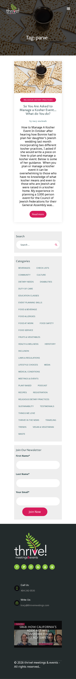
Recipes (22, 392)
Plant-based (24, 385)
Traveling (50, 420)
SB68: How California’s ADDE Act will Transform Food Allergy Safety (38, 632)
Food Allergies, (27, 642)
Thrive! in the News (28, 420)
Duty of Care (25, 289)
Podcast (42, 385)
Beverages (24, 268)
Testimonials (47, 406)
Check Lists (42, 268)
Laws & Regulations (29, 358)
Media (47, 365)
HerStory (50, 344)
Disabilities (46, 282)
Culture (41, 275)
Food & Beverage (27, 309)
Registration (40, 392)
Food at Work (25, 323)
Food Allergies (26, 316)
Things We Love (26, 413)
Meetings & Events (28, 379)
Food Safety (47, 323)
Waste (21, 434)
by (38, 121)
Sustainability (26, 406)
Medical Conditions (29, 372)
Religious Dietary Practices (38, 100)
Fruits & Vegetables (29, 337)
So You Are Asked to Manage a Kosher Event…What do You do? (38, 110)
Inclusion (23, 351)
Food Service (25, 330)
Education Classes (28, 296)
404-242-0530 (28, 588)
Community (24, 275)
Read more (38, 214)
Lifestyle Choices (28, 365)
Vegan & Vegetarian (43, 427)
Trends (22, 427)
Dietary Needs (26, 282)
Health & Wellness (28, 344)
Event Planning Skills (30, 302)
